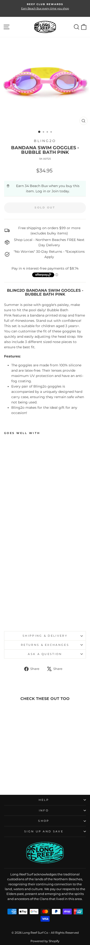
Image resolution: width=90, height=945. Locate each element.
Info (44, 810)
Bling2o (45, 141)
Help (44, 800)
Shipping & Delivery (45, 635)
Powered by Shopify (45, 941)
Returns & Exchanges (45, 645)
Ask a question (45, 654)
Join (55, 191)
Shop (43, 820)
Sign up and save (43, 831)
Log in (41, 191)
